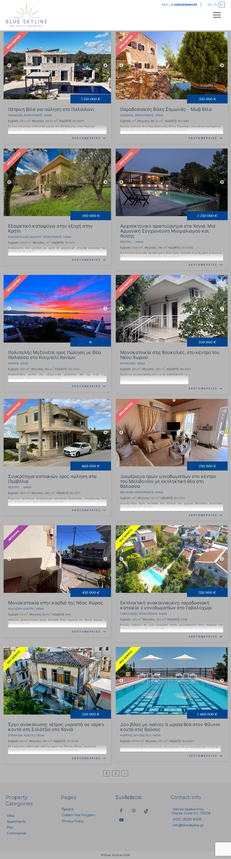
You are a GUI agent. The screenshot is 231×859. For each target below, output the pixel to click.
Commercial (16, 833)
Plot (10, 827)
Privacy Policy (73, 821)
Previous (9, 65)
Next (105, 65)
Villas (10, 816)
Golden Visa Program (78, 815)
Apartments (16, 822)
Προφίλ (68, 809)
